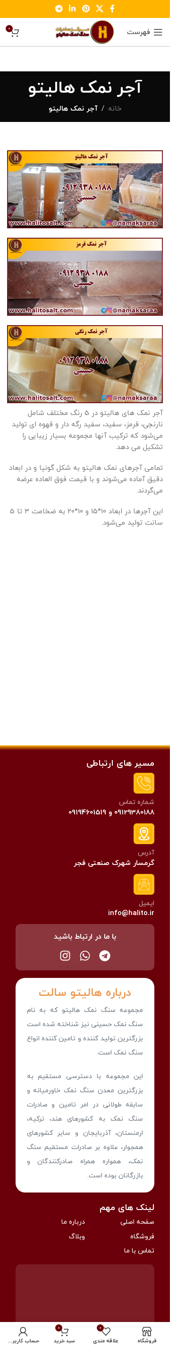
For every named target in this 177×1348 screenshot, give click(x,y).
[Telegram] (104, 955)
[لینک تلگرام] (59, 9)
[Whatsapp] (85, 955)
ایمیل (146, 903)
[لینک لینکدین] (72, 9)
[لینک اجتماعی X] (99, 9)
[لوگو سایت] (85, 31)
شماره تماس (136, 802)
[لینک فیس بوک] (112, 9)
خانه (115, 109)
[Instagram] (65, 955)
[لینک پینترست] (86, 9)
